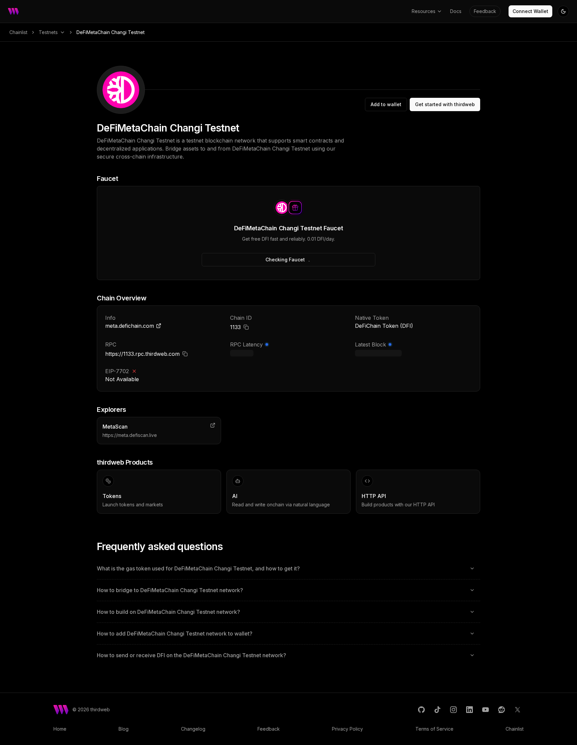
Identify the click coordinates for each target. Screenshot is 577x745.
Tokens (112, 496)
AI (234, 496)
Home (59, 729)
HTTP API (374, 496)
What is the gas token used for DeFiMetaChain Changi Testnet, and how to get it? (198, 568)
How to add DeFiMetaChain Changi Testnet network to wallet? (174, 633)
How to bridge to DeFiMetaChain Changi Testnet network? (170, 590)
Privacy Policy (347, 729)
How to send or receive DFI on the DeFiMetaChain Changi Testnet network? (191, 655)
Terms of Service (434, 729)
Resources (423, 11)
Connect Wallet (530, 11)
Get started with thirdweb (445, 104)
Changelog (193, 729)
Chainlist (18, 32)
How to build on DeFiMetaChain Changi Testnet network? (168, 611)
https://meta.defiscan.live (130, 435)
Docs (455, 11)
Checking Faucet (285, 259)
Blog (124, 729)
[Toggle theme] (563, 11)
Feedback (485, 11)
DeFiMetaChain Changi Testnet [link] (110, 32)
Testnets (48, 32)
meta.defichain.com (129, 325)
